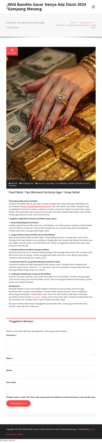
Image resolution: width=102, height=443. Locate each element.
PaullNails (13, 185)
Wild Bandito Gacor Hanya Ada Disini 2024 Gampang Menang (47, 6)
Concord (41, 183)
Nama (9, 358)
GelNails (71, 183)
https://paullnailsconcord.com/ (36, 206)
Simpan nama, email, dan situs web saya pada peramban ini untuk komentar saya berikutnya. (51, 397)
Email (9, 370)
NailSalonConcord (82, 183)
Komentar (11, 335)
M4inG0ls (14, 183)
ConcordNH (49, 183)
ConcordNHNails (61, 183)
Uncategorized (85, 22)
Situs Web (11, 382)
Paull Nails (35, 297)
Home (73, 22)
